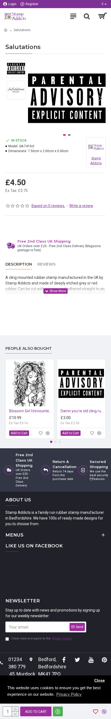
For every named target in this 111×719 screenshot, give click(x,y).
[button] (33, 98)
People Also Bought (28, 348)
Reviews (46, 264)
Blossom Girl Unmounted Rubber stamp (31, 411)
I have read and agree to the (41, 638)
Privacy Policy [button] (69, 694)
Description (18, 264)
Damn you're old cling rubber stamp (82, 411)
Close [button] (99, 680)
